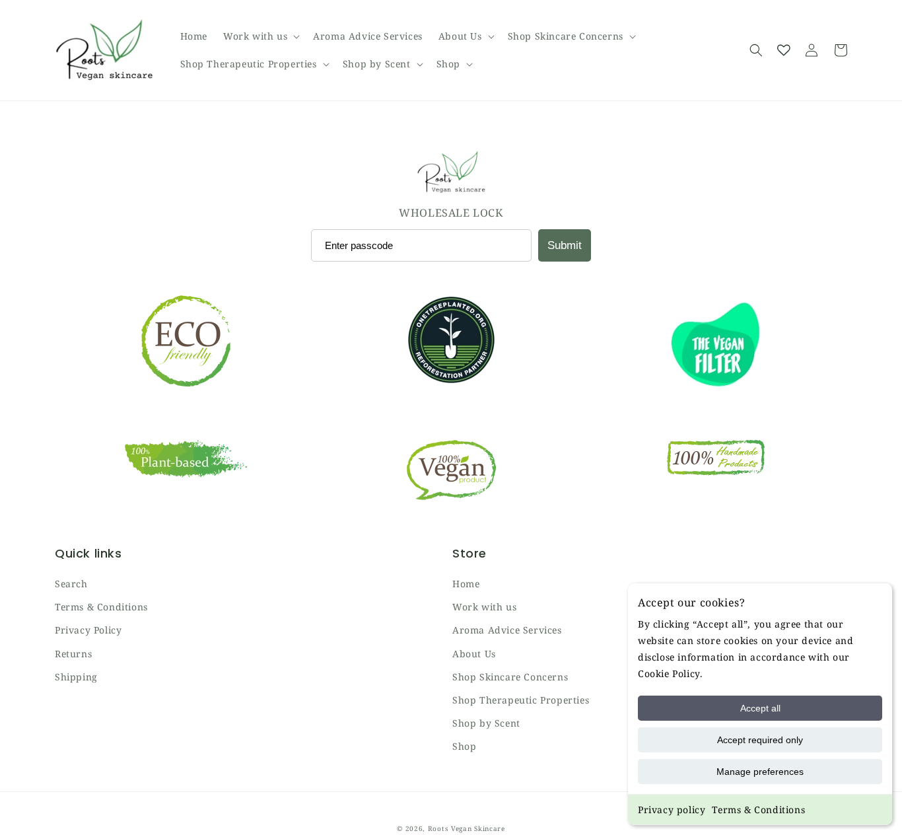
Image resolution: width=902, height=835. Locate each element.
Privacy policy (671, 809)
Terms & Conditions (758, 809)
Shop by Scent (486, 723)
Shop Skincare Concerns (510, 677)
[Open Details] (784, 50)
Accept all (760, 708)
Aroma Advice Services (507, 630)
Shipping (76, 677)
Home (465, 583)
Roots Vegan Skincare (466, 828)
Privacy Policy (88, 630)
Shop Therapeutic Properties (520, 700)
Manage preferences (760, 771)
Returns (73, 653)
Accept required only (760, 740)
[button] (260, 36)
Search (71, 583)
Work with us (484, 606)
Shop (464, 746)
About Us (474, 653)
